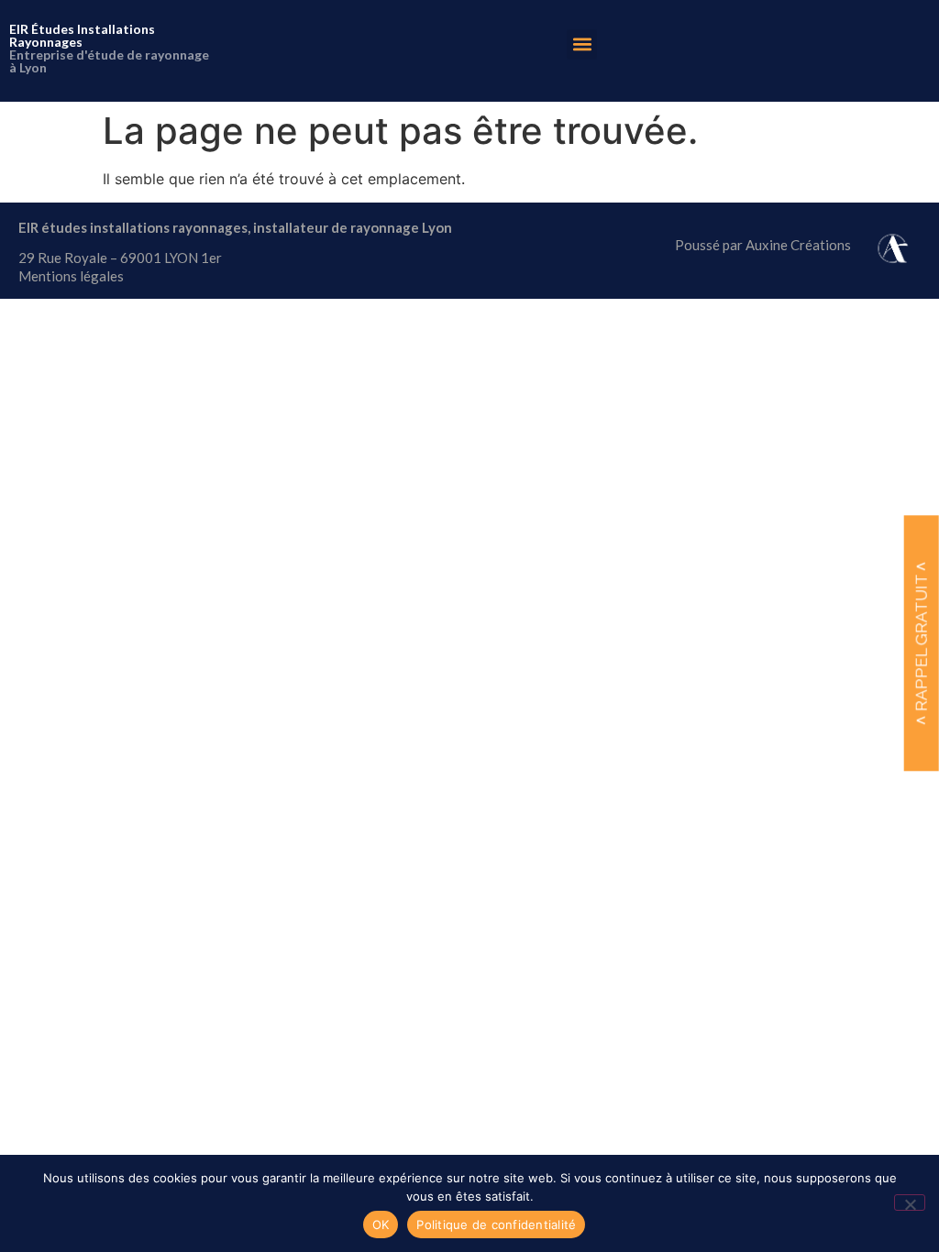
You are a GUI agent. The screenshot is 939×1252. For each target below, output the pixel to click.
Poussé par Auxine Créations (763, 244)
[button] (582, 44)
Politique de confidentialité (496, 1224)
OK (381, 1224)
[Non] (909, 1202)
